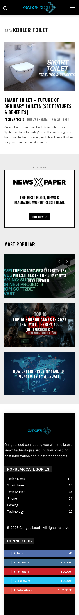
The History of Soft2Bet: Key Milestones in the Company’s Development (39, 275)
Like (69, 553)
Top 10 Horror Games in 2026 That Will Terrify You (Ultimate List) (39, 324)
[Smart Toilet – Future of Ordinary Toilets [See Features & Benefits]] (39, 66)
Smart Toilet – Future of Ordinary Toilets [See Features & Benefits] (38, 106)
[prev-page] (59, 261)
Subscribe (65, 590)
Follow (66, 562)
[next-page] (67, 261)
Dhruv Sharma (37, 119)
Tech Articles (14, 119)
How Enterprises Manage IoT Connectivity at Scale (39, 373)
